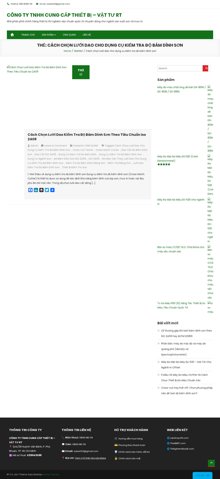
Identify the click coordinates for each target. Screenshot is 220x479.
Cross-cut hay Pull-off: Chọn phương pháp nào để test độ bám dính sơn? (187, 390)
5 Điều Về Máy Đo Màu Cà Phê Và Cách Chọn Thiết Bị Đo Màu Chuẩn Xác (184, 377)
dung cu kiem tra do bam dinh (78, 154)
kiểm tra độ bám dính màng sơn (85, 163)
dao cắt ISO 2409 (45, 154)
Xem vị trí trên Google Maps (90, 458)
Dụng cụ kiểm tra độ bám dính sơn (120, 154)
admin (34, 145)
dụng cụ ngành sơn (39, 158)
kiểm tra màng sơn (119, 163)
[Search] (205, 68)
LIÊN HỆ (87, 34)
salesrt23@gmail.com (86, 451)
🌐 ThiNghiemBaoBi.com (180, 448)
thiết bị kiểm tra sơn (74, 167)
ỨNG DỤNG (69, 34)
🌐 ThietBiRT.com (176, 443)
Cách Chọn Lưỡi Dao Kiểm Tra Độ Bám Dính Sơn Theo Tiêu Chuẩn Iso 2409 (87, 136)
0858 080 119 (86, 437)
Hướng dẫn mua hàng (130, 438)
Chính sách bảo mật (129, 458)
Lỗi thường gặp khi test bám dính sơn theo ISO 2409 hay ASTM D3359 (186, 333)
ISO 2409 (94, 158)
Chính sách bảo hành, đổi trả (134, 452)
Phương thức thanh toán (131, 445)
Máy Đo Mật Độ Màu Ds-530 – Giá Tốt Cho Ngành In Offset (186, 364)
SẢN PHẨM (47, 34)
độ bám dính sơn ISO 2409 (70, 158)
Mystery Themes (50, 474)
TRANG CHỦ (28, 34)
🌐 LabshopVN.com (178, 438)
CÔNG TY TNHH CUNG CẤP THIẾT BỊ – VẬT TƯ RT (64, 15)
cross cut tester (83, 150)
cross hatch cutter (107, 150)
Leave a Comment (55, 145)
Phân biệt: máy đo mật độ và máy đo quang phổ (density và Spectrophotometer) (183, 349)
